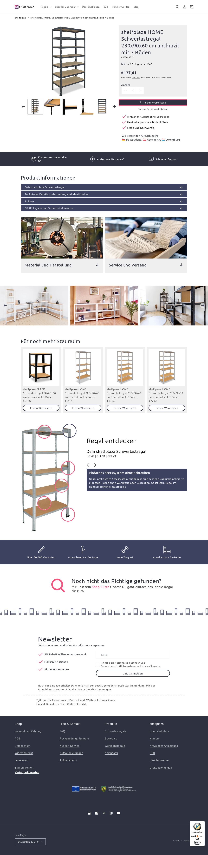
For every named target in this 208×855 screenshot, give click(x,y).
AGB (17, 738)
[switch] (197, 843)
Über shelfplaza (159, 731)
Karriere (155, 738)
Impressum (21, 760)
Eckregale (111, 738)
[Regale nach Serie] (58, 585)
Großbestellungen (161, 767)
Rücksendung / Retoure (74, 738)
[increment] (140, 90)
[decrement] (125, 90)
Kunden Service (69, 746)
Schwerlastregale (115, 731)
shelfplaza (20, 17)
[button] (46, 6)
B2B (152, 753)
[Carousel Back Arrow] (23, 107)
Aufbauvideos (68, 760)
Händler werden (159, 760)
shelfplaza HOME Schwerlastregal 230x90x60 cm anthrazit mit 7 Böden (72, 17)
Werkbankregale (115, 746)
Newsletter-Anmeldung (164, 746)
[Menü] (203, 823)
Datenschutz (22, 746)
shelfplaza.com (187, 841)
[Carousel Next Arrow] (114, 107)
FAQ (62, 731)
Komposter (111, 753)
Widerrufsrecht (24, 753)
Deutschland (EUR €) (28, 842)
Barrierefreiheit (24, 767)
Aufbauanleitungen (71, 753)
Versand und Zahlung (28, 731)
